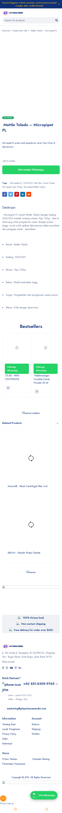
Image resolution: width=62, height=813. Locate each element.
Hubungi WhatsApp (12, 368)
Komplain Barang (41, 759)
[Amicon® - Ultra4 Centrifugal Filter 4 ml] (31, 458)
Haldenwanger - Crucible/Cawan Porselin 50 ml (42, 379)
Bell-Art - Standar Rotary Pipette (23, 552)
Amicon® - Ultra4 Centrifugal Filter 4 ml (27, 486)
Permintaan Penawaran (13, 764)
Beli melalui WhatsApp (31, 169)
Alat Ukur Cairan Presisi (44, 183)
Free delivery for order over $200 (33, 630)
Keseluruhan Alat (20, 30)
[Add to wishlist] (8, 160)
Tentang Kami (9, 724)
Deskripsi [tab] (8, 207)
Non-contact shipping (33, 624)
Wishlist (35, 734)
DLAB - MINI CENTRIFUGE (12, 377)
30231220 (28, 183)
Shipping (36, 729)
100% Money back (33, 617)
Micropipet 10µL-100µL (12, 186)
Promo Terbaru (9, 759)
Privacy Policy (9, 734)
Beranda (6, 30)
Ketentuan (7, 743)
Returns (35, 724)
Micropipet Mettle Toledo (34, 186)
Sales (5, 738)
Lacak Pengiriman (11, 729)
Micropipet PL (15, 183)
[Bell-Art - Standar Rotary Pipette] (31, 525)
